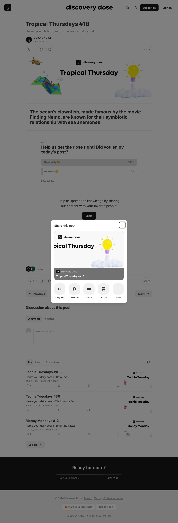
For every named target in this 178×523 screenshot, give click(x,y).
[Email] (89, 289)
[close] (122, 225)
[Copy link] (59, 289)
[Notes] (103, 289)
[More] (118, 289)
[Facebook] (74, 289)
